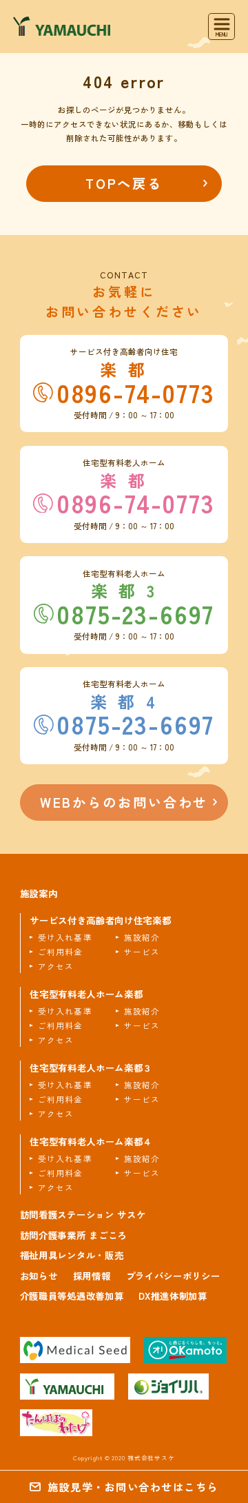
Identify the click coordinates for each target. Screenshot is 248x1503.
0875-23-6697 (135, 614)
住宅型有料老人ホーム (86, 994)
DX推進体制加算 (172, 1295)
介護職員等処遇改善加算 (71, 1295)
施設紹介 (142, 937)
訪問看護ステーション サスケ (82, 1214)
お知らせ (39, 1275)
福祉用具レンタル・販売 (71, 1255)
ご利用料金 (60, 951)
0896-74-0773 (135, 393)
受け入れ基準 (65, 937)
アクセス (56, 966)
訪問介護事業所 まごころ (73, 1235)
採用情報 (92, 1275)
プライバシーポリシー (173, 1275)
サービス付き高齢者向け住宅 (100, 920)
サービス (142, 951)
